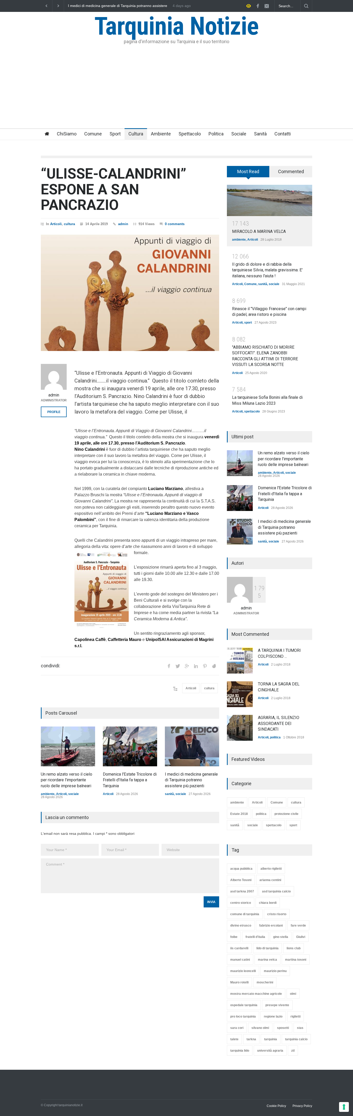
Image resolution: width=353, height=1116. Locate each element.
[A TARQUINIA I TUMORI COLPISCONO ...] (240, 661)
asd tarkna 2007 (242, 891)
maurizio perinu (275, 971)
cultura (69, 224)
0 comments (175, 224)
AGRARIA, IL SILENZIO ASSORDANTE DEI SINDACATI (278, 723)
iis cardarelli (239, 948)
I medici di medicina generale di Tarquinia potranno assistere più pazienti (191, 780)
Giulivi (300, 937)
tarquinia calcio (296, 1039)
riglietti (295, 1016)
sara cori (236, 1028)
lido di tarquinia (267, 948)
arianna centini (270, 880)
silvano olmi (260, 1028)
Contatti (282, 133)
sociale (73, 794)
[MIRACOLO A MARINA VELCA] (269, 200)
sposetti (283, 1028)
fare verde (298, 925)
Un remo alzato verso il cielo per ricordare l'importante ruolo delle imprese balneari (117, 6)
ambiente (48, 794)
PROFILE (53, 412)
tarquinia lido (239, 1050)
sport (248, 322)
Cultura (135, 133)
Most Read (248, 171)
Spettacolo (190, 133)
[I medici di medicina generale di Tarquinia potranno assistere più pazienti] (192, 746)
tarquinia (270, 1039)
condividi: (50, 665)
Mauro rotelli (239, 982)
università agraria (270, 1050)
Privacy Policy (302, 1106)
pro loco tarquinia (243, 1016)
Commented (291, 171)
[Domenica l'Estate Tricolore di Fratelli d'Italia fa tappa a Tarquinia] (130, 746)
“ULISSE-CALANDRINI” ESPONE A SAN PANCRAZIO (113, 189)
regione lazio (273, 1016)
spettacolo (252, 411)
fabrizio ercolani (271, 925)
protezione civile (286, 814)
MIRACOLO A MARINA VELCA (259, 231)
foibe (233, 937)
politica (275, 737)
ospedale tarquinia (243, 1005)
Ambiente (161, 133)
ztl (293, 1050)
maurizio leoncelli (243, 971)
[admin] (54, 377)
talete (234, 1039)
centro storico (240, 903)
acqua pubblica (241, 868)
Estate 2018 (239, 814)
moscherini (265, 982)
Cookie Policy (276, 1106)
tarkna (251, 1039)
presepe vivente (277, 1005)
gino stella (280, 937)
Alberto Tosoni (240, 880)
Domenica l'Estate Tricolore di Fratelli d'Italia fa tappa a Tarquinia (130, 780)
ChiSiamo (66, 133)
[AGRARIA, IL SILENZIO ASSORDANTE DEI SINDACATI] (240, 728)
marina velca (267, 959)
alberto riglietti (271, 868)
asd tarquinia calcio (276, 891)
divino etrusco (240, 925)
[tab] (248, 173)
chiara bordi (268, 903)
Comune (93, 133)
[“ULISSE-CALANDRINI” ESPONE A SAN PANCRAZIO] (130, 293)
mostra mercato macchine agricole (256, 994)
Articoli (56, 224)
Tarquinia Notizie (176, 26)
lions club (294, 948)
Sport (115, 133)
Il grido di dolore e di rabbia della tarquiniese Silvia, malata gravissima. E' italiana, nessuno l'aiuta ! (267, 270)
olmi (293, 994)
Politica (216, 133)
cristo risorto (276, 914)
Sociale (238, 133)
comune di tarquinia (244, 914)
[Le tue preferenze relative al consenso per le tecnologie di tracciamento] (344, 1107)
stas (300, 1028)
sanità (169, 794)
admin (123, 224)
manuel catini (240, 959)
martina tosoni (295, 959)
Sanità (260, 133)
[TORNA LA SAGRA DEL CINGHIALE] (240, 694)
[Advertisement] (176, 89)
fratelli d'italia (255, 937)
